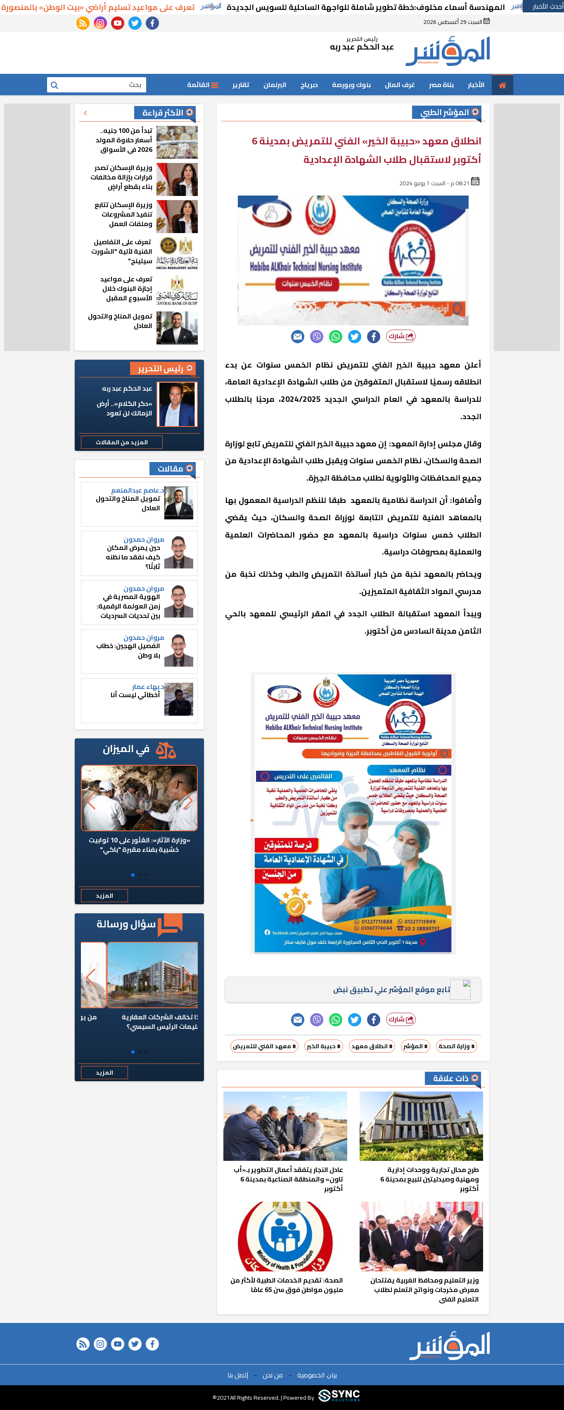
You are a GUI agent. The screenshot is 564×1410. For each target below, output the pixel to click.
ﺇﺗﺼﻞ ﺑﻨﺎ (237, 1375)
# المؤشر (415, 1046)
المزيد (104, 895)
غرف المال (400, 84)
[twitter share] (354, 336)
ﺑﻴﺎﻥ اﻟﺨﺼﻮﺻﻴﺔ (317, 1375)
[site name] (447, 53)
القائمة (199, 84)
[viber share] (316, 336)
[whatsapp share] (335, 336)
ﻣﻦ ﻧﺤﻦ (273, 1375)
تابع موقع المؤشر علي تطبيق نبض (391, 989)
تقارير (240, 84)
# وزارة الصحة (456, 1046)
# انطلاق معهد (372, 1046)
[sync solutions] (339, 1397)
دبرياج (309, 84)
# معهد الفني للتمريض (264, 1046)
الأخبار (476, 84)
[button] (146, 875)
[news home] (449, 1345)
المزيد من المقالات (122, 442)
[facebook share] (373, 336)
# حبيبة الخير (324, 1046)
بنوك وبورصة (351, 84)
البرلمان (275, 84)
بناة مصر (441, 84)
